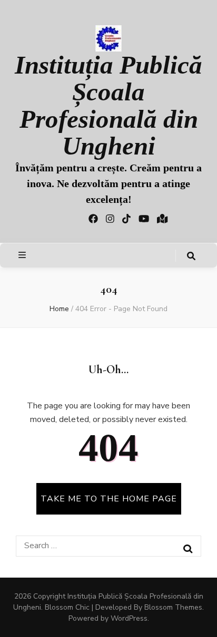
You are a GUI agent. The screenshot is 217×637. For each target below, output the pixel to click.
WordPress (129, 618)
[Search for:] (100, 546)
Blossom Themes (173, 607)
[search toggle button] (191, 256)
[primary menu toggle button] (23, 255)
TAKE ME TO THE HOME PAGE (109, 499)
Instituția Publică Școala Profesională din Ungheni (108, 105)
